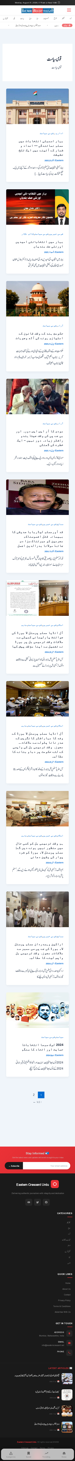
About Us (66, 1289)
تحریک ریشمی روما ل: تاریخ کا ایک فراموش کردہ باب (47, 1408)
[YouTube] (28, 1202)
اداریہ (59, 133)
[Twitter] (37, 1202)
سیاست (22, 18)
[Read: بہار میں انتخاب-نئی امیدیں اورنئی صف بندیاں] (37, 207)
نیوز (69, 1257)
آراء (71, 18)
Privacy (51, 1447)
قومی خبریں (5, 18)
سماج (30, 18)
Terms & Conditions (61, 1306)
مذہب (24, 625)
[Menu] (69, 10)
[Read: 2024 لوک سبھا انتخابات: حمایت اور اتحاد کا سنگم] (37, 1010)
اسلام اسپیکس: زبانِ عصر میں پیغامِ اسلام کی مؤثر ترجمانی (37, 25)
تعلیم (63, 18)
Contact (67, 1295)
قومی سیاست (47, 133)
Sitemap (24, 1447)
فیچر (14, 18)
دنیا (37, 18)
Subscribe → (13, 1166)
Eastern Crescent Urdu (26, 1442)
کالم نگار (27, 233)
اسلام (60, 625)
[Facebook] (46, 1202)
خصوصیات (46, 18)
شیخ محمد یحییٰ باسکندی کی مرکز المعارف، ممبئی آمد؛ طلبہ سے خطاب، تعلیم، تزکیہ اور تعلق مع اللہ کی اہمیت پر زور (36, 1375)
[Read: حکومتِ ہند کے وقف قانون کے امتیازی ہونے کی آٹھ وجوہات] (37, 298)
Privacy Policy (64, 1300)
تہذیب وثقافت (66, 1240)
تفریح (55, 18)
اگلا (37, 1101)
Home (67, 1283)
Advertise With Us (62, 1312)
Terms (42, 1447)
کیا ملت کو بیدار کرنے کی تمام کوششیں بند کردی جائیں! (47, 1391)
